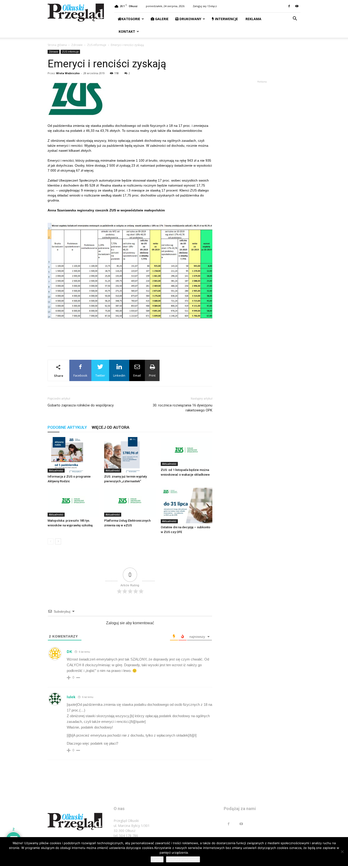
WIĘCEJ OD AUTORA (110, 427)
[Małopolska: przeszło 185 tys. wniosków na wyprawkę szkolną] (73, 502)
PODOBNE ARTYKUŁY (67, 427)
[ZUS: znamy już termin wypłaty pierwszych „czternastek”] (130, 455)
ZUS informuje (96, 45)
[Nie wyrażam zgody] (342, 851)
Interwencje (226, 19)
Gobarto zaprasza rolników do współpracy (81, 405)
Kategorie (130, 19)
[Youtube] (296, 6)
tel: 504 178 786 (126, 835)
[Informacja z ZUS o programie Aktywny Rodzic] (73, 455)
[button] (294, 19)
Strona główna (57, 45)
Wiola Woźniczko (68, 73)
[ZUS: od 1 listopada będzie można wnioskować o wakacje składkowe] (186, 451)
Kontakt (126, 31)
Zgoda (157, 859)
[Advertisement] (130, 330)
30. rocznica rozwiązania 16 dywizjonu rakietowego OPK (182, 407)
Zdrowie (77, 45)
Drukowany (189, 19)
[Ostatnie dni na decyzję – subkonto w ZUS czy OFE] (186, 505)
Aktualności (56, 470)
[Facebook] (289, 6)
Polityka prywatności (183, 859)
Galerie (161, 19)
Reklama (253, 19)
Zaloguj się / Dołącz (205, 6)
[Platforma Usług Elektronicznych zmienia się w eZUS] (130, 502)
